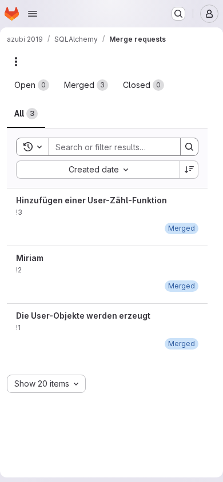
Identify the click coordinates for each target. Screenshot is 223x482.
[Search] (189, 147)
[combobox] (98, 169)
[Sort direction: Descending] (189, 169)
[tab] (32, 85)
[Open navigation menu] (32, 14)
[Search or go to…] (178, 14)
